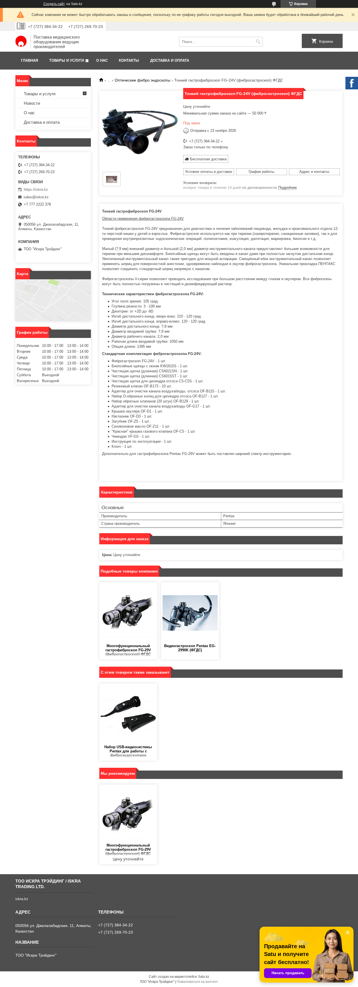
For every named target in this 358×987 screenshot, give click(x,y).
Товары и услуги (66, 60)
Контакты (129, 60)
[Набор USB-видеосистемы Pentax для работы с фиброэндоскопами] (128, 714)
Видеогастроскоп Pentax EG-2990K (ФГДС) (190, 648)
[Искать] (258, 42)
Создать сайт (54, 4)
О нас (102, 60)
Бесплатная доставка (208, 159)
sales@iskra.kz (36, 197)
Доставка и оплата (169, 60)
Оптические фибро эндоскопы (142, 80)
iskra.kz (21, 899)
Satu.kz (203, 977)
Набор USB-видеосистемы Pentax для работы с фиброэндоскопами (128, 751)
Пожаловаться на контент (197, 982)
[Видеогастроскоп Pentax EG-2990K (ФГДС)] (190, 613)
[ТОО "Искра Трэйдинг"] (21, 42)
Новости (32, 103)
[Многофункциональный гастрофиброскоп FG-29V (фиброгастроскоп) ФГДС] (128, 613)
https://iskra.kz (36, 189)
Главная (29, 60)
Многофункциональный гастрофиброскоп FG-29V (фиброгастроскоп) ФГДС (128, 650)
